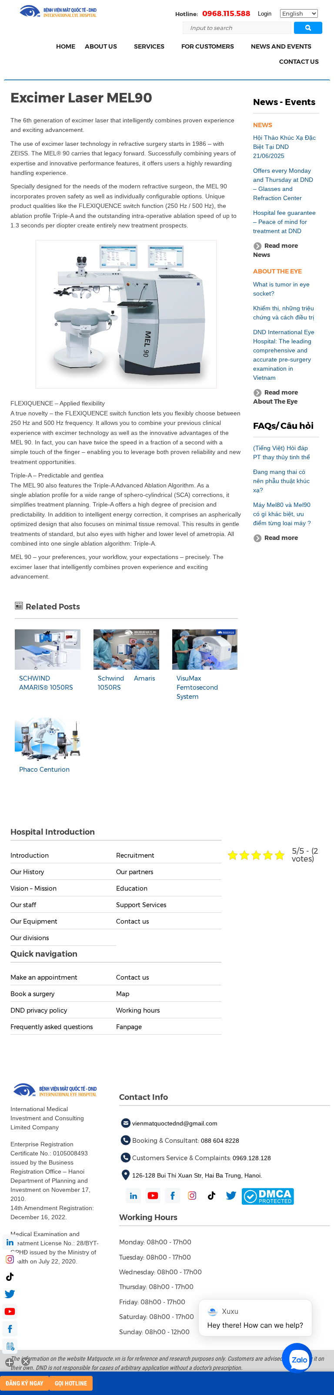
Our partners (134, 872)
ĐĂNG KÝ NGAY (24, 1383)
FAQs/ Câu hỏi (283, 426)
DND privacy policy (38, 1010)
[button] (122, 46)
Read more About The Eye (275, 396)
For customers (207, 46)
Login (264, 13)
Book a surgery (32, 994)
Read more (281, 538)
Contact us (299, 62)
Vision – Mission (33, 888)
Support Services (141, 905)
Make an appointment (43, 977)
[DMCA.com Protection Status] (267, 1195)
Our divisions (29, 938)
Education (131, 888)
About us (101, 46)
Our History (27, 872)
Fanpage (129, 1027)
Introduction (29, 855)
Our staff (23, 905)
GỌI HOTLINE (71, 1383)
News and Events (281, 46)
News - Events (284, 102)
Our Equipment (33, 921)
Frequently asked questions (51, 1027)
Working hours (138, 1010)
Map (122, 994)
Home (65, 46)
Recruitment (135, 855)
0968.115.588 (226, 13)
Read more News (275, 250)
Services (149, 46)
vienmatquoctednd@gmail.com (174, 1123)
